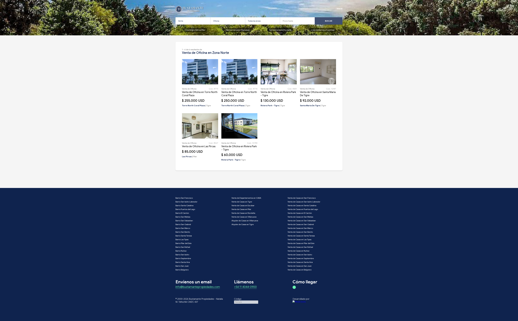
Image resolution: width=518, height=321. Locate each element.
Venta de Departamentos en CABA (246, 198)
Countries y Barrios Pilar (195, 30)
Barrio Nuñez (181, 251)
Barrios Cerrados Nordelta (280, 30)
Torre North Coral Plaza (193, 105)
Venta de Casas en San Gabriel (301, 224)
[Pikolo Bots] (318, 301)
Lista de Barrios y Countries (322, 30)
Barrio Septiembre (183, 258)
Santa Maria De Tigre (310, 105)
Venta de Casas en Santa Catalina (302, 205)
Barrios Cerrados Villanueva (237, 30)
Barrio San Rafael (182, 247)
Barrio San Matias (182, 217)
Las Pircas (187, 156)
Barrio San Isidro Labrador (186, 202)
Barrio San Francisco (184, 198)
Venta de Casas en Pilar (241, 209)
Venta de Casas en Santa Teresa (301, 236)
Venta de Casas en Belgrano (299, 270)
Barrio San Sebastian (184, 220)
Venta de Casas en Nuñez (298, 251)
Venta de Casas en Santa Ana (300, 262)
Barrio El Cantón (182, 213)
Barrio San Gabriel (183, 224)
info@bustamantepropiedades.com (197, 287)
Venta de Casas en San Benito (300, 232)
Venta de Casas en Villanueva (243, 217)
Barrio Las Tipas (181, 239)
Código (237, 299)
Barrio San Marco (182, 228)
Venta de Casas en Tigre (241, 202)
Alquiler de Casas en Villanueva (244, 220)
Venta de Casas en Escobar (242, 205)
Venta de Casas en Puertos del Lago (303, 209)
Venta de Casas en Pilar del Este (301, 243)
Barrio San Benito (182, 232)
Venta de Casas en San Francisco (302, 198)
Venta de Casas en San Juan (300, 266)
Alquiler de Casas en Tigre (242, 224)
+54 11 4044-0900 (245, 287)
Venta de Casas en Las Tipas (299, 239)
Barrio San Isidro (182, 254)
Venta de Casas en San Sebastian (302, 220)
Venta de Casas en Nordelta (243, 213)
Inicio (340, 8)
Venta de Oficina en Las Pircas (199, 146)
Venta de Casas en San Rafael (300, 247)
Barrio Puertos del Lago (185, 209)
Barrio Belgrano (182, 270)
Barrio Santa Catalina (184, 205)
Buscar (328, 21)
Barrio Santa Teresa (183, 236)
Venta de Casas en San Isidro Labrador (304, 202)
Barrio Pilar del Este (183, 243)
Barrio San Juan (182, 266)
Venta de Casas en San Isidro (300, 254)
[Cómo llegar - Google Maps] (294, 287)
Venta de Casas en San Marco (300, 228)
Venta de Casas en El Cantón (300, 213)
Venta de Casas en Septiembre (301, 258)
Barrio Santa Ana (182, 262)
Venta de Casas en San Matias (300, 217)
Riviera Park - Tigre (270, 105)
